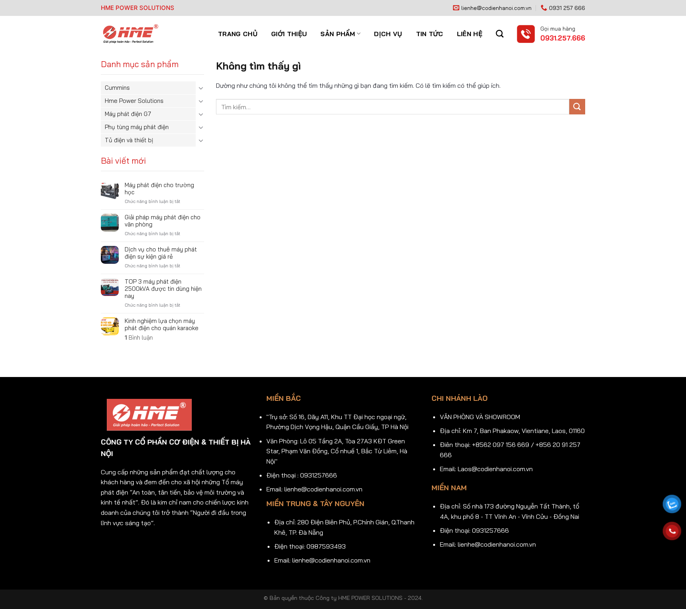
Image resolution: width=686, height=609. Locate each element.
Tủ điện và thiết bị (129, 140)
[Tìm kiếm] (499, 33)
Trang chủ (238, 34)
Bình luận (139, 337)
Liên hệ (469, 34)
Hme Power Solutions (134, 100)
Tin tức (429, 34)
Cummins (117, 87)
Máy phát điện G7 (128, 114)
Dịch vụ (388, 34)
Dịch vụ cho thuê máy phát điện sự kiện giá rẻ (161, 253)
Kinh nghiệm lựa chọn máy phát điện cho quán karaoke (161, 324)
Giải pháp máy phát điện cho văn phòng (162, 221)
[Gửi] (577, 106)
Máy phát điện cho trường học (159, 189)
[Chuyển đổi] (201, 88)
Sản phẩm (337, 34)
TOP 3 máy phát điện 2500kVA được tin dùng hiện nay (163, 289)
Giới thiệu (289, 34)
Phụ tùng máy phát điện (137, 127)
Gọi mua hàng (557, 28)
